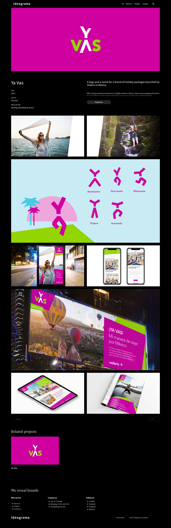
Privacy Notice (120, 518)
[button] (153, 4)
